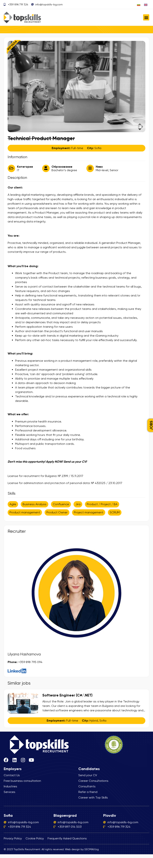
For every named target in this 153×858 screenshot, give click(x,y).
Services (9, 792)
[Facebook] (6, 760)
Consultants (87, 786)
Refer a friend (87, 792)
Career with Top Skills (93, 797)
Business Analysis (34, 504)
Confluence (61, 504)
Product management (25, 512)
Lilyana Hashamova (24, 654)
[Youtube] (31, 760)
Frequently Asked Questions (67, 838)
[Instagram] (23, 760)
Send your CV (87, 775)
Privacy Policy (13, 838)
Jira (77, 504)
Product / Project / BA (102, 504)
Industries (10, 786)
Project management (88, 512)
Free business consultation (22, 781)
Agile (13, 504)
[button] (146, 17)
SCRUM (115, 512)
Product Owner (57, 512)
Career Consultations (93, 781)
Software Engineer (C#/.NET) (67, 695)
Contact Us (12, 775)
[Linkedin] (14, 760)
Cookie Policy (35, 838)
